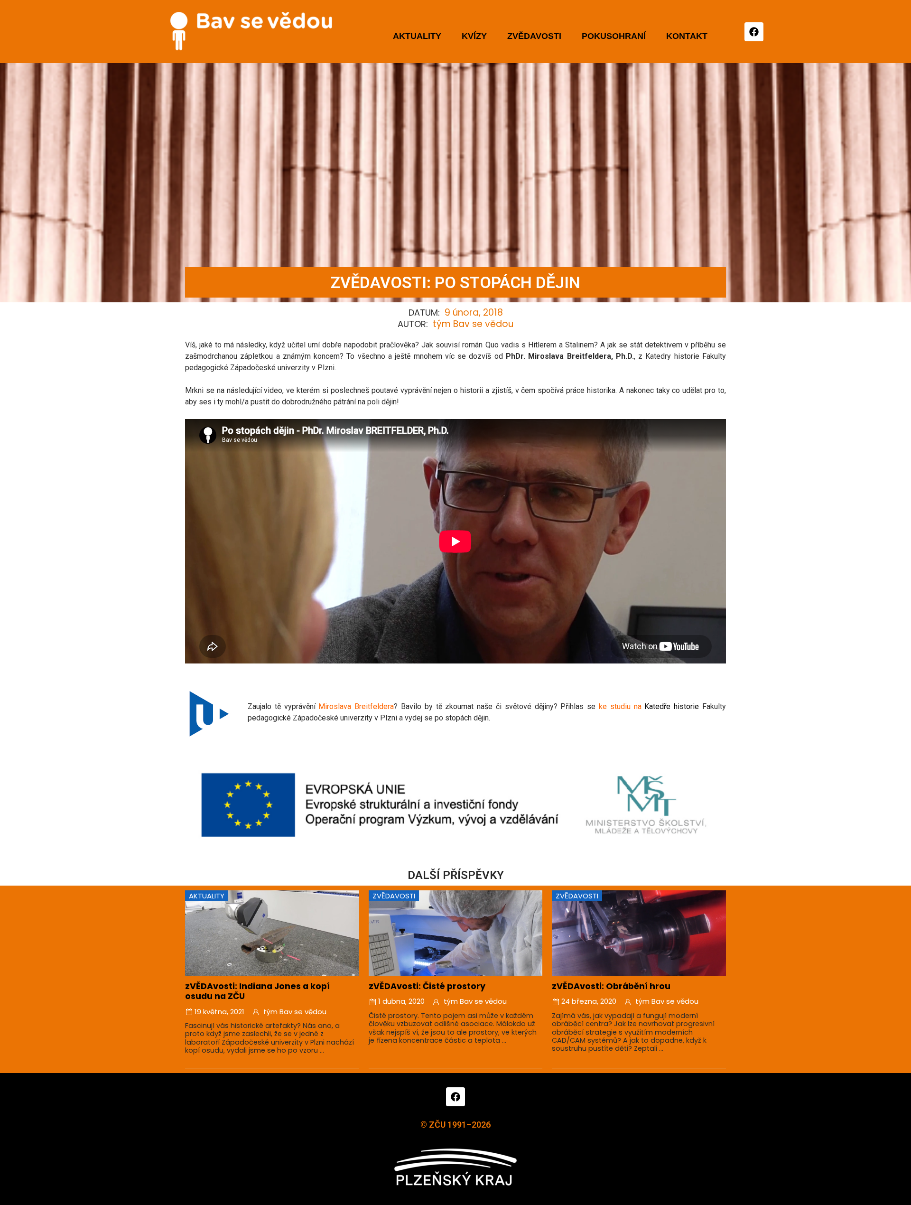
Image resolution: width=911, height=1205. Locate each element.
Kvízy (474, 36)
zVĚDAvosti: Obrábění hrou (611, 986)
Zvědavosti (534, 36)
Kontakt (686, 36)
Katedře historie (671, 706)
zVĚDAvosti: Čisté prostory (427, 986)
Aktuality (417, 36)
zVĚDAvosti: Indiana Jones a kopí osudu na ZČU (257, 991)
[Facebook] (753, 31)
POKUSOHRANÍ (614, 36)
